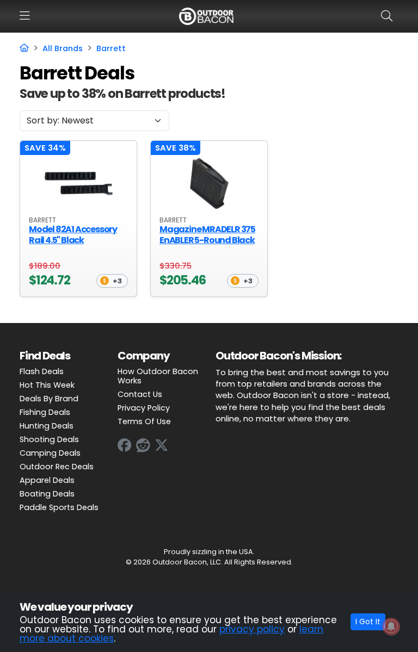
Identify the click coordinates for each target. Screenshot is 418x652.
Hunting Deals (46, 425)
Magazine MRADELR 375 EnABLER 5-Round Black (207, 234)
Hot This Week (47, 385)
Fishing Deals (45, 412)
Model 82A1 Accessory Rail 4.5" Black (73, 234)
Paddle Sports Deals (59, 507)
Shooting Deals (49, 439)
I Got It (367, 621)
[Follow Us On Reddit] (143, 445)
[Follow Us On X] (162, 445)
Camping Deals (50, 453)
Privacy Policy (144, 407)
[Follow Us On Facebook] (125, 445)
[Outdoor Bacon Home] (206, 15)
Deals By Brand (49, 398)
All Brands (62, 48)
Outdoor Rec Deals (57, 466)
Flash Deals (42, 371)
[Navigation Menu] (25, 15)
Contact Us (140, 394)
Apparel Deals (47, 480)
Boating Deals (47, 493)
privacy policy (252, 629)
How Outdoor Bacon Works (158, 376)
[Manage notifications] (391, 626)
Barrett (111, 48)
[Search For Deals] (389, 15)
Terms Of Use (144, 421)
